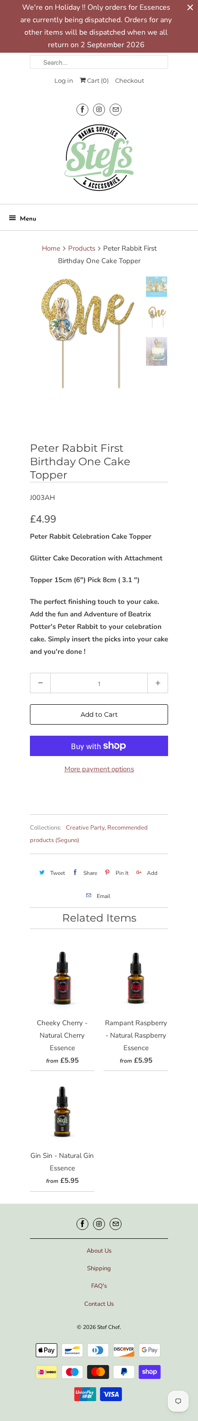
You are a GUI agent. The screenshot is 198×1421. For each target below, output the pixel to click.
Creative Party (85, 828)
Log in (63, 80)
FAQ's (99, 1286)
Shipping (99, 1268)
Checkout (129, 80)
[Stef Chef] (99, 160)
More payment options (99, 769)
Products (81, 248)
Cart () (97, 80)
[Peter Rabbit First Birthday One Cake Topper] (85, 334)
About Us (99, 1251)
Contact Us (99, 1304)
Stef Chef (108, 1327)
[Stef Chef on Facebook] (82, 109)
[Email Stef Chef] (116, 109)
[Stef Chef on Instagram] (99, 109)
